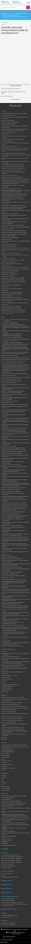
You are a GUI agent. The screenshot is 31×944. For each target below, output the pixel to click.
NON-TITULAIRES (6, 788)
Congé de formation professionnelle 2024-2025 (12, 292)
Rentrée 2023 (5, 290)
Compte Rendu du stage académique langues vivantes (13, 153)
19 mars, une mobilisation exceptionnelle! (11, 88)
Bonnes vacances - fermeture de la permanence (12, 289)
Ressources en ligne (6, 867)
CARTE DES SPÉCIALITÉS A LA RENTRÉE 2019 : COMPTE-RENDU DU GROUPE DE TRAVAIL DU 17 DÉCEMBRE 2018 (14, 194)
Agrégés (4, 775)
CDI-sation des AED (6, 265)
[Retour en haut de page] (28, 941)
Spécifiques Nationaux (7, 761)
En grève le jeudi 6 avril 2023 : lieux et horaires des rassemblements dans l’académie (13, 623)
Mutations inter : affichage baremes (9, 274)
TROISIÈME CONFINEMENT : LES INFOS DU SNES (13, 225)
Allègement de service (7, 690)
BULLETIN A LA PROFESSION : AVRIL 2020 (11, 860)
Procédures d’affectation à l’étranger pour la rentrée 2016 (14, 745)
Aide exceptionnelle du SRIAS (8, 900)
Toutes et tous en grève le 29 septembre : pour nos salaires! (14, 248)
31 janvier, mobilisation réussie (9, 115)
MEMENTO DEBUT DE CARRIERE (9, 710)
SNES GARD (4, 843)
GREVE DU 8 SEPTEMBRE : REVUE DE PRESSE (12, 453)
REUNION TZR (5, 304)
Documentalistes (5, 786)
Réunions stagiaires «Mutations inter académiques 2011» (14, 706)
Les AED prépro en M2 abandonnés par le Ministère (13, 260)
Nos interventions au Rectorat (8, 246)
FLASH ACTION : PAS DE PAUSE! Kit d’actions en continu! (14, 506)
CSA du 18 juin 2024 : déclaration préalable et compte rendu (15, 303)
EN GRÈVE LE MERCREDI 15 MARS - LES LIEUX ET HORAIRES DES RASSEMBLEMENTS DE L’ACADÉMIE (15, 613)
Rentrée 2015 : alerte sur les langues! (10, 355)
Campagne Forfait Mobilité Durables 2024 (11, 306)
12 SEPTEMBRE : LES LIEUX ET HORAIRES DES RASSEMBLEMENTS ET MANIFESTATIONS (12, 334)
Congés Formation (6, 677)
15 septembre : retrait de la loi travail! (10, 341)
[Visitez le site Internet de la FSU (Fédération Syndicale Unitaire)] (15, 932)
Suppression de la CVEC (7, 239)
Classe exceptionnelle (6, 688)
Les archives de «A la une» (7, 313)
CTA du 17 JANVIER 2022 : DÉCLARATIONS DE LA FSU (13, 823)
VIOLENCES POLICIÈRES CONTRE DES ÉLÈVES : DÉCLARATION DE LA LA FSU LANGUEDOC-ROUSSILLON (16, 191)
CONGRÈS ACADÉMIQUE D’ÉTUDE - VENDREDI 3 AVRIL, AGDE (16, 179)
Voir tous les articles (15, 99)
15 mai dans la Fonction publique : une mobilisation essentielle (15, 339)
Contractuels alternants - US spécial (9, 244)
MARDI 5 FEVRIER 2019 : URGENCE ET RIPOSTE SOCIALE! (15, 505)
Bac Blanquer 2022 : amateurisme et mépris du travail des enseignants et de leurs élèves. (14, 235)
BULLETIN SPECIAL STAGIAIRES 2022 (10, 237)
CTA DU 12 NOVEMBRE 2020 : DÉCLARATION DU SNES (14, 803)
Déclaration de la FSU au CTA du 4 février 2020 (12, 567)
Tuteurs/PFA (4, 739)
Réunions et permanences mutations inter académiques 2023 (15, 269)
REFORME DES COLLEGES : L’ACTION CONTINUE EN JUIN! (15, 404)
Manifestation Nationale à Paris (9, 375)
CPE (3, 779)
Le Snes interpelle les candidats (9, 124)
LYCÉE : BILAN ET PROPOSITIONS (9, 175)
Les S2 (3, 875)
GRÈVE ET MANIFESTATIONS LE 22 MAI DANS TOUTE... (14, 488)
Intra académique (6, 755)
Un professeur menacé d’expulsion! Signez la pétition (13, 205)
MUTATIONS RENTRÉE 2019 (8, 752)
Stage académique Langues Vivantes (10, 146)
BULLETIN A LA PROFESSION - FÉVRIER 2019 (12, 858)
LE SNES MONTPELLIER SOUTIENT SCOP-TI (11, 465)
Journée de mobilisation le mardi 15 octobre (11, 379)
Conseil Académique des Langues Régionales (12, 285)
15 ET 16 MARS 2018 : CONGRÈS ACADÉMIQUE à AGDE (14, 796)
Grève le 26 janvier (6, 917)
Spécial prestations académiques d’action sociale (12, 902)
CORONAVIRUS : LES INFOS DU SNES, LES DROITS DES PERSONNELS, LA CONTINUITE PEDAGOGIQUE (14, 208)
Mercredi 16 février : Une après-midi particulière (12, 717)
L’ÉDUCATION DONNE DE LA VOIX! (10, 915)
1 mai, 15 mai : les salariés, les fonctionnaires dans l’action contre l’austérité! (15, 320)
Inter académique (6, 753)
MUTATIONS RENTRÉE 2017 (8, 750)
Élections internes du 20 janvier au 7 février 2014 (12, 177)
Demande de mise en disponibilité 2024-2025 (11, 294)
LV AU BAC (4, 651)
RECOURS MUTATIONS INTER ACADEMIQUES (12, 298)
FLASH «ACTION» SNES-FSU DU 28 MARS (11, 513)
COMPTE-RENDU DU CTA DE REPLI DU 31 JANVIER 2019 (14, 503)
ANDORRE (4, 766)
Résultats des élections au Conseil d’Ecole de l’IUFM (13, 697)
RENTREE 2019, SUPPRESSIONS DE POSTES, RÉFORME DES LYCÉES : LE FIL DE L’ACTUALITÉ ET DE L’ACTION (15, 497)
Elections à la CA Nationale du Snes (9, 132)
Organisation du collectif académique (10, 877)
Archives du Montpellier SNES (8, 866)
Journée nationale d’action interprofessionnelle (12, 363)
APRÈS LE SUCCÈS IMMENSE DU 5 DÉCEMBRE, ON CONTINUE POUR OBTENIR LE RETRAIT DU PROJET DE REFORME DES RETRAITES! (15, 540)
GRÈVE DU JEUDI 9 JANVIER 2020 (9, 557)
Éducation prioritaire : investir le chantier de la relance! (14, 168)
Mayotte (4, 770)
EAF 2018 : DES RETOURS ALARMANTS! (11, 489)
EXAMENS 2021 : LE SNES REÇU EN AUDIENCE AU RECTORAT (15, 818)
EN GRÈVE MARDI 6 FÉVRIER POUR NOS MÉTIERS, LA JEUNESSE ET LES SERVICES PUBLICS (14, 470)
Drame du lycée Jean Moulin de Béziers (10, 122)
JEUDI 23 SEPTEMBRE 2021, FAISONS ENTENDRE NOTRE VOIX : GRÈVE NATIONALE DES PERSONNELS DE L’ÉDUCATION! (14, 583)
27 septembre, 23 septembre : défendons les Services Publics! (13, 92)
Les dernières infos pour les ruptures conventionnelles (13, 312)
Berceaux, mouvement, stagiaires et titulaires (11, 718)
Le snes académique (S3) (7, 873)
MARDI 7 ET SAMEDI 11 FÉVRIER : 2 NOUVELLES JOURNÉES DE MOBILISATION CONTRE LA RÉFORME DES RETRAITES (15, 606)
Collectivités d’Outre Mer (7, 764)
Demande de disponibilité (7, 686)
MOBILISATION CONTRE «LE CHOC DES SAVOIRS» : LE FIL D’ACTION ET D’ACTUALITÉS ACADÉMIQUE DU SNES (15, 632)
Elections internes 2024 (7, 840)
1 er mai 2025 (5, 635)
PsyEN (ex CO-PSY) (6, 790)
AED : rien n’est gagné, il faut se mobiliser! (11, 253)
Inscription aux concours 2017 (8, 925)
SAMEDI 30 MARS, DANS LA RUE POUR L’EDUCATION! (14, 512)
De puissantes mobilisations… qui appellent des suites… (14, 361)
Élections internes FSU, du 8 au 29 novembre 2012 (13, 139)
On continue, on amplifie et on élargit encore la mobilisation (15, 357)
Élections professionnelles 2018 (9, 836)
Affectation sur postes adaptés (8, 262)
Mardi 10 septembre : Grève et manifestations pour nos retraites (16, 377)
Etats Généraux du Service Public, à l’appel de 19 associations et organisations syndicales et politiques (16, 643)
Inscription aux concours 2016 (8, 923)
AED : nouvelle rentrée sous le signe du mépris (12, 263)
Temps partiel (5, 670)
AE (2, 785)
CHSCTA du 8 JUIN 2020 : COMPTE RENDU (11, 801)
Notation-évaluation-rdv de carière (9, 675)
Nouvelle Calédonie (6, 757)
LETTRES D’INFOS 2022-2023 (8, 831)
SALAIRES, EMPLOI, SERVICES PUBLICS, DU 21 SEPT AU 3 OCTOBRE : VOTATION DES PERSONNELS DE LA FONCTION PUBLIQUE (15, 421)
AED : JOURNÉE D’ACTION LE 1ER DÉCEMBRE (12, 572)
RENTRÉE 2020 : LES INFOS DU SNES (10, 213)
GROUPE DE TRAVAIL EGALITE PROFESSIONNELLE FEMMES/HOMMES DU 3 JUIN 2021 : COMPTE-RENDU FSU (15, 815)
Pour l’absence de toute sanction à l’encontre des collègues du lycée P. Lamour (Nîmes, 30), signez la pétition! (15, 534)
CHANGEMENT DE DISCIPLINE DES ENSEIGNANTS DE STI (14, 374)
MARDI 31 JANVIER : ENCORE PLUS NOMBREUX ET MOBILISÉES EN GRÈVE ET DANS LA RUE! (13, 603)
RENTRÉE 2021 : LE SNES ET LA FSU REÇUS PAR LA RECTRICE (15, 227)
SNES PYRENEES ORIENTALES (8, 845)
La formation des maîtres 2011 (8, 722)
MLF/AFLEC (4, 762)
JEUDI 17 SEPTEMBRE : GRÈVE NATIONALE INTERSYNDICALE (15, 410)
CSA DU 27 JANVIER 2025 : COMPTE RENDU (11, 308)
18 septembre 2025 (6, 641)
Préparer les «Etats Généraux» (8, 120)
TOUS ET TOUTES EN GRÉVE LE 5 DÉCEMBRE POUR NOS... (15, 537)
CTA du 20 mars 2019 (6, 799)
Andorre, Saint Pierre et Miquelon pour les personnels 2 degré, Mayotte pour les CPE (15, 747)
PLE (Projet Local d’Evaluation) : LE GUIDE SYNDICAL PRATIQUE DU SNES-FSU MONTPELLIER (13, 665)
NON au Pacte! (5, 287)
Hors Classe (4, 681)
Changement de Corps (7, 679)
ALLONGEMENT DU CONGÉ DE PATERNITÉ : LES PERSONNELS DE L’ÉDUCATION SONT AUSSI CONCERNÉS (16, 662)
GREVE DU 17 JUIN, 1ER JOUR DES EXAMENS (12, 525)
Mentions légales (3, 942)
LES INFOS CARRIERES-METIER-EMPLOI (11, 657)
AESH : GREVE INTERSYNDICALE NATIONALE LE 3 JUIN (14, 579)
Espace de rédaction (16, 934)
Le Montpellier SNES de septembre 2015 (10, 855)
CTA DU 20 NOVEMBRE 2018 (8, 797)
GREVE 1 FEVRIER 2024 (7, 296)
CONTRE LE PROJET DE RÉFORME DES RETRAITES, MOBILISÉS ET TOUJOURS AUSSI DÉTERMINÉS (16, 564)
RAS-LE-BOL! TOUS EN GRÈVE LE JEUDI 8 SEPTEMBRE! (14, 451)
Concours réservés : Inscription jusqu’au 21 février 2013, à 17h (15, 148)
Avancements (5, 674)
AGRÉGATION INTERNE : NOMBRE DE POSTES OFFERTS (14, 668)
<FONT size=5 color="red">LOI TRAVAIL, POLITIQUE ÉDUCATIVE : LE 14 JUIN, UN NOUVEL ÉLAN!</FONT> (14, 448)
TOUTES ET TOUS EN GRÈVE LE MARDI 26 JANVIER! (13, 576)
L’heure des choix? (6, 134)
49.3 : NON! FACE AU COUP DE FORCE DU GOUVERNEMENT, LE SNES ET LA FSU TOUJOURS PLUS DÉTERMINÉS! (15, 353)
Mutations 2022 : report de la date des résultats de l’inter (14, 230)
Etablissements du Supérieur (8, 768)
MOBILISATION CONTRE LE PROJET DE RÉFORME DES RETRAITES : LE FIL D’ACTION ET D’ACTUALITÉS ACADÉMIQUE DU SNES (15, 545)
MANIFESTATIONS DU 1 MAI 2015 (9, 401)
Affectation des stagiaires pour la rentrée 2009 (12, 702)
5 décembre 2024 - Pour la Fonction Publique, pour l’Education (15, 637)
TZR (3, 781)
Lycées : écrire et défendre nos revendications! (12, 170)
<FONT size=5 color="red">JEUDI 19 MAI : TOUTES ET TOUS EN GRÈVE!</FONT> (16, 443)
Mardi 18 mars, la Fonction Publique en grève (11, 381)
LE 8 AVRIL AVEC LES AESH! (8, 577)
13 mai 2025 (4, 639)
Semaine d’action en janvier (8, 276)
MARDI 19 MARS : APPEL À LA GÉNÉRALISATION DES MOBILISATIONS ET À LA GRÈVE (13, 509)
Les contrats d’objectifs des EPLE (9, 383)
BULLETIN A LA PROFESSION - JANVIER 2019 (12, 857)
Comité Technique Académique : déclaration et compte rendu (15, 267)
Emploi (3, 683)
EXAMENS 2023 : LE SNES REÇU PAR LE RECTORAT (13, 278)
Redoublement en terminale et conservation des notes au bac (15, 428)
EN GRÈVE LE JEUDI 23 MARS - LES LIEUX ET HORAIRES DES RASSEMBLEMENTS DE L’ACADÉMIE (15, 619)
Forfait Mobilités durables (7, 229)
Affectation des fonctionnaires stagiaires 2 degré (13, 727)
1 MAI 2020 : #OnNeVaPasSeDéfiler (10, 323)
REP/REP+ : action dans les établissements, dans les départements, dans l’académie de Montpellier (13, 392)
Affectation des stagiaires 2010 (9, 712)
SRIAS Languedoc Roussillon (8, 899)
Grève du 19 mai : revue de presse (9, 446)
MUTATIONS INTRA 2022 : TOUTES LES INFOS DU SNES (14, 232)
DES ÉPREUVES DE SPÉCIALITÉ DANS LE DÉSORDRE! (13, 280)
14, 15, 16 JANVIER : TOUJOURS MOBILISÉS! (12, 337)
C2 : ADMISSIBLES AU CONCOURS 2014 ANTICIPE (13, 164)
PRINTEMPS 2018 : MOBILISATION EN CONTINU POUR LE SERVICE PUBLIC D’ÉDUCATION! (14, 480)
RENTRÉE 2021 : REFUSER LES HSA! (10, 574)
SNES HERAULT (5, 841)
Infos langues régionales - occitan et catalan (11, 188)
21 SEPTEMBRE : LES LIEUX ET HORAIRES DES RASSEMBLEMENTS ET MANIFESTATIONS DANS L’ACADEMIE (15, 343)
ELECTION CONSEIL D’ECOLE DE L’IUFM (11, 704)
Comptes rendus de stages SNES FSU (10, 271)
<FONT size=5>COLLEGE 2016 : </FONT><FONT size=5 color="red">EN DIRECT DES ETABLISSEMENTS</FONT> (14, 430)
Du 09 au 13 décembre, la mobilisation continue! (12, 646)
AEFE (3, 759)
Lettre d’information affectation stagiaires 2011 (12, 720)
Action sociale (5, 692)
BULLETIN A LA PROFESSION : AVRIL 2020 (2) (12, 862)
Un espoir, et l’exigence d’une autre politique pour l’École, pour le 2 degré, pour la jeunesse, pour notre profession (15, 129)
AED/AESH (4, 783)
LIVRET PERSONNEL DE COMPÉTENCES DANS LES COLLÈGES (15, 359)
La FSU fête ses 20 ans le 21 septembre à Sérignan (13, 166)
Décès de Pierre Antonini (7, 96)
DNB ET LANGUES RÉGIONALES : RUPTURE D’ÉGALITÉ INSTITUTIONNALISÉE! (14, 596)
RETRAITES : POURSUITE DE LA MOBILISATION (12, 559)
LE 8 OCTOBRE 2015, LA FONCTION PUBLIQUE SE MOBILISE (15, 418)
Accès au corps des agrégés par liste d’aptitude (12, 672)
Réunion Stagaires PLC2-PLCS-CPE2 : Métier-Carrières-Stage (15, 708)
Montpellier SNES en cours (7, 864)
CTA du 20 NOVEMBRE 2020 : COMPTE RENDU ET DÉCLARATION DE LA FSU (13, 805)
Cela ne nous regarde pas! (7, 141)
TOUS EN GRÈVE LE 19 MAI (8, 403)
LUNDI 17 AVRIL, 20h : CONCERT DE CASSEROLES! (13, 625)
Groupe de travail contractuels (8, 272)
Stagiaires (4, 737)
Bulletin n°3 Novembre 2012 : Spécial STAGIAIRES (12, 729)
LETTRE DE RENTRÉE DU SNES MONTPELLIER (12, 197)
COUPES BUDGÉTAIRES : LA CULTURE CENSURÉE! (13, 310)
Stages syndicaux (6, 838)
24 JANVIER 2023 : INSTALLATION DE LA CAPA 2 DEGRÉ (14, 113)
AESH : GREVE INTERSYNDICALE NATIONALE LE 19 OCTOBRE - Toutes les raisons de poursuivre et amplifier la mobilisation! (15, 590)
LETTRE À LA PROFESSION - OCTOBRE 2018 (12, 491)
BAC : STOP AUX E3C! (7, 555)
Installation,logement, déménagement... (10, 684)
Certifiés (4, 777)
